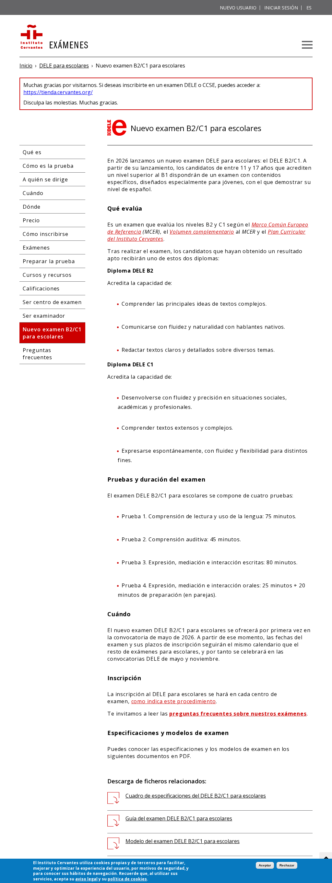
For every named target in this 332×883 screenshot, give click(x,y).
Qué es (32, 152)
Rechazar (286, 865)
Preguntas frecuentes (37, 354)
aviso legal (86, 879)
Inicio (25, 65)
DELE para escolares (64, 65)
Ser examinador (44, 315)
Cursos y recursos (47, 274)
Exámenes (36, 247)
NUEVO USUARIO (238, 8)
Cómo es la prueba (48, 165)
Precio (31, 220)
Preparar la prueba (49, 261)
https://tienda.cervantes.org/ (58, 92)
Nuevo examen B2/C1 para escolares (52, 333)
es (309, 8)
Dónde (32, 206)
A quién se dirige (45, 179)
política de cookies (127, 879)
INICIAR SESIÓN (281, 8)
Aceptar (265, 865)
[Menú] (307, 45)
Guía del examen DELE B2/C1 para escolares (178, 818)
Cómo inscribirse (45, 234)
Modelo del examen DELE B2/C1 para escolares (182, 841)
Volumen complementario (202, 231)
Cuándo (33, 193)
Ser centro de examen (52, 302)
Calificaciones (41, 288)
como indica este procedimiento (173, 701)
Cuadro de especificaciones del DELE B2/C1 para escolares (195, 795)
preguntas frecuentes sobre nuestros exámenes (237, 713)
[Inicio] (53, 37)
